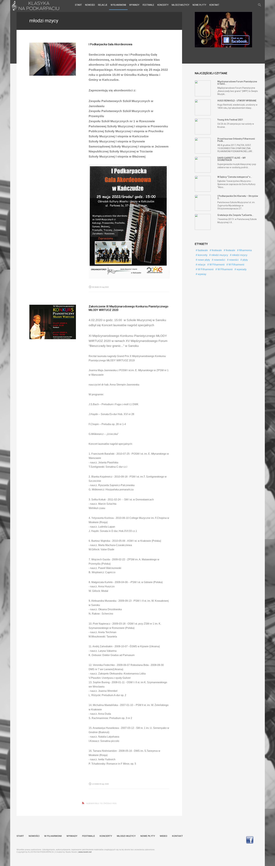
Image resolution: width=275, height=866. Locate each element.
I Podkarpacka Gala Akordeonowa (110, 44)
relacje (201, 264)
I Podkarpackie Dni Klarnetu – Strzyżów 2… (237, 197)
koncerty (202, 255)
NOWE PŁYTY (199, 5)
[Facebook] (223, 46)
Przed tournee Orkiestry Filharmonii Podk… (236, 139)
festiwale (216, 250)
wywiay (201, 274)
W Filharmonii (236, 264)
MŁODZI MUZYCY (180, 5)
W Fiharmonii (217, 264)
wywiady (241, 269)
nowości (234, 259)
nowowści (219, 259)
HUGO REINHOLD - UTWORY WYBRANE (236, 100)
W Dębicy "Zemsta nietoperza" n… (234, 177)
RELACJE (102, 5)
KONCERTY (163, 5)
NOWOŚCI (90, 5)
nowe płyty (203, 259)
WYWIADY (134, 5)
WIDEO (163, 836)
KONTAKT (214, 5)
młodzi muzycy (219, 255)
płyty (245, 259)
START (78, 5)
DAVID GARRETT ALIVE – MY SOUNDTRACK (231, 159)
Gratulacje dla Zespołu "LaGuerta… (235, 215)
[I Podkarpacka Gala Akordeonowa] (52, 59)
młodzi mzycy (239, 255)
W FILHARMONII (118, 5)
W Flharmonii (225, 269)
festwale (230, 250)
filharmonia (245, 250)
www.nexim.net (85, 852)
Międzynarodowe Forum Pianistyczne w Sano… (237, 82)
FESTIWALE (148, 5)
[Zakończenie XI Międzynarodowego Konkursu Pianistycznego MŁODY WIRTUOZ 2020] (52, 322)
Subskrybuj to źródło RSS (101, 803)
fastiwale (202, 250)
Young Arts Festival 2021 (230, 119)
